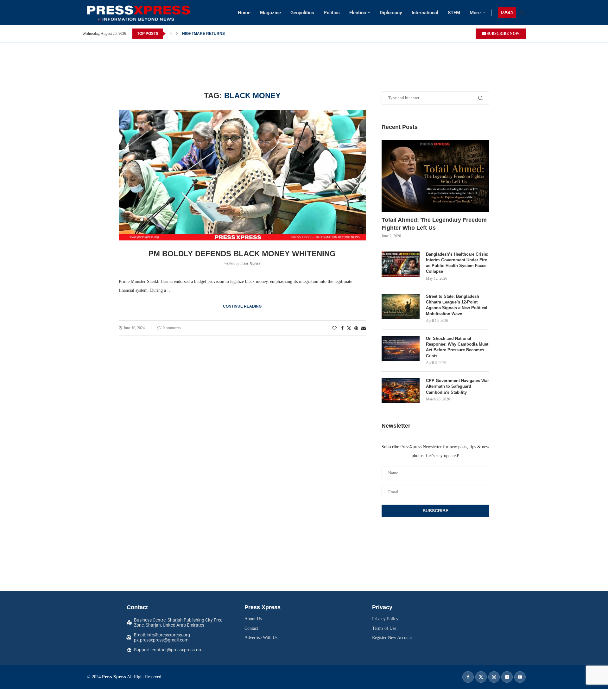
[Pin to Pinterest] (356, 328)
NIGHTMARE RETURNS (203, 33)
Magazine (270, 13)
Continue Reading (242, 306)
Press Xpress (250, 263)
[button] (170, 34)
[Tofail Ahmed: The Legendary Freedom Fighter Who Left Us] (435, 176)
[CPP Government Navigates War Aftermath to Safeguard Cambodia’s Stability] (401, 390)
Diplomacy (391, 13)
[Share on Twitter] (349, 328)
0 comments (172, 328)
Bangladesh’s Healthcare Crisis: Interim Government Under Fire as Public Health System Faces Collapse (457, 263)
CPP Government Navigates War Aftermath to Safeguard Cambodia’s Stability (457, 386)
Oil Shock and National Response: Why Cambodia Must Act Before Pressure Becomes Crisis (457, 347)
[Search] (522, 12)
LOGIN (507, 12)
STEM (454, 13)
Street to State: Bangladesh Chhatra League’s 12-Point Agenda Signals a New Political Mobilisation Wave (456, 305)
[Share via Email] (363, 328)
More (475, 13)
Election (357, 13)
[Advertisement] (304, 56)
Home (244, 13)
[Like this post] (334, 328)
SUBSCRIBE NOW (502, 33)
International (425, 13)
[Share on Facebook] (342, 328)
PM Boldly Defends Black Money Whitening (242, 253)
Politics (332, 13)
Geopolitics (302, 13)
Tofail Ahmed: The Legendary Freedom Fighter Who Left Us (434, 224)
